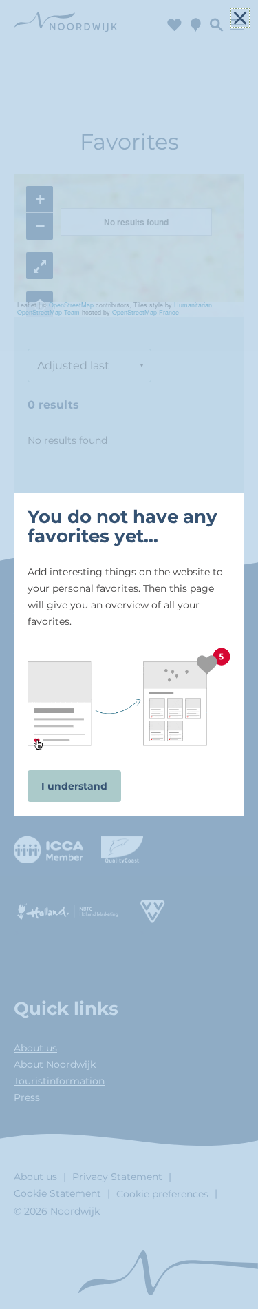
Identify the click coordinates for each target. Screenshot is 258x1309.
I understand (74, 786)
